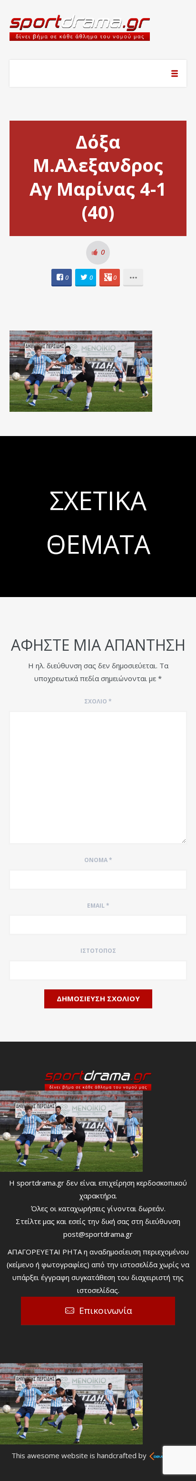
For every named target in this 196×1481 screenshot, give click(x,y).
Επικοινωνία (105, 1310)
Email (98, 906)
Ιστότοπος (98, 951)
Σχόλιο (98, 701)
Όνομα (98, 860)
